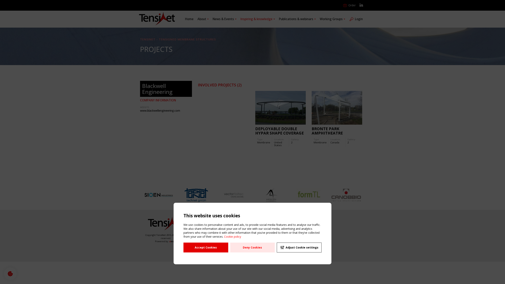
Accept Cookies (206, 247)
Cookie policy (232, 236)
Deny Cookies (252, 247)
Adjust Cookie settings (302, 247)
